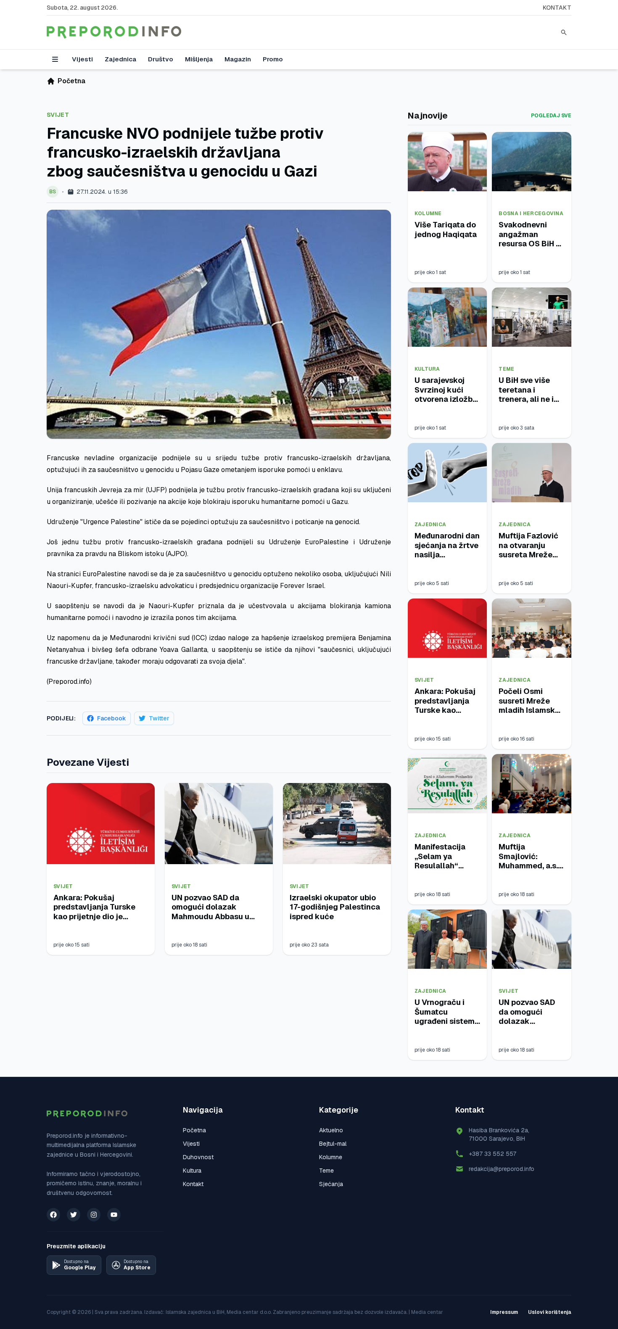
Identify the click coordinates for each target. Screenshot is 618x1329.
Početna (194, 1130)
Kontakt (557, 7)
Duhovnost (198, 1157)
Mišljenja (199, 59)
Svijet (58, 115)
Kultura (427, 369)
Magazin (237, 59)
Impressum (504, 1312)
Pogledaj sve (551, 115)
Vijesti (82, 59)
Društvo (160, 59)
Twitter (159, 718)
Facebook (111, 718)
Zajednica (120, 59)
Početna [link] (71, 80)
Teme (506, 369)
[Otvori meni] (55, 59)
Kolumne (428, 213)
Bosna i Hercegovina (531, 213)
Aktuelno (331, 1130)
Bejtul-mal (332, 1143)
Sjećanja (331, 1184)
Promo (273, 59)
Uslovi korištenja (549, 1312)
